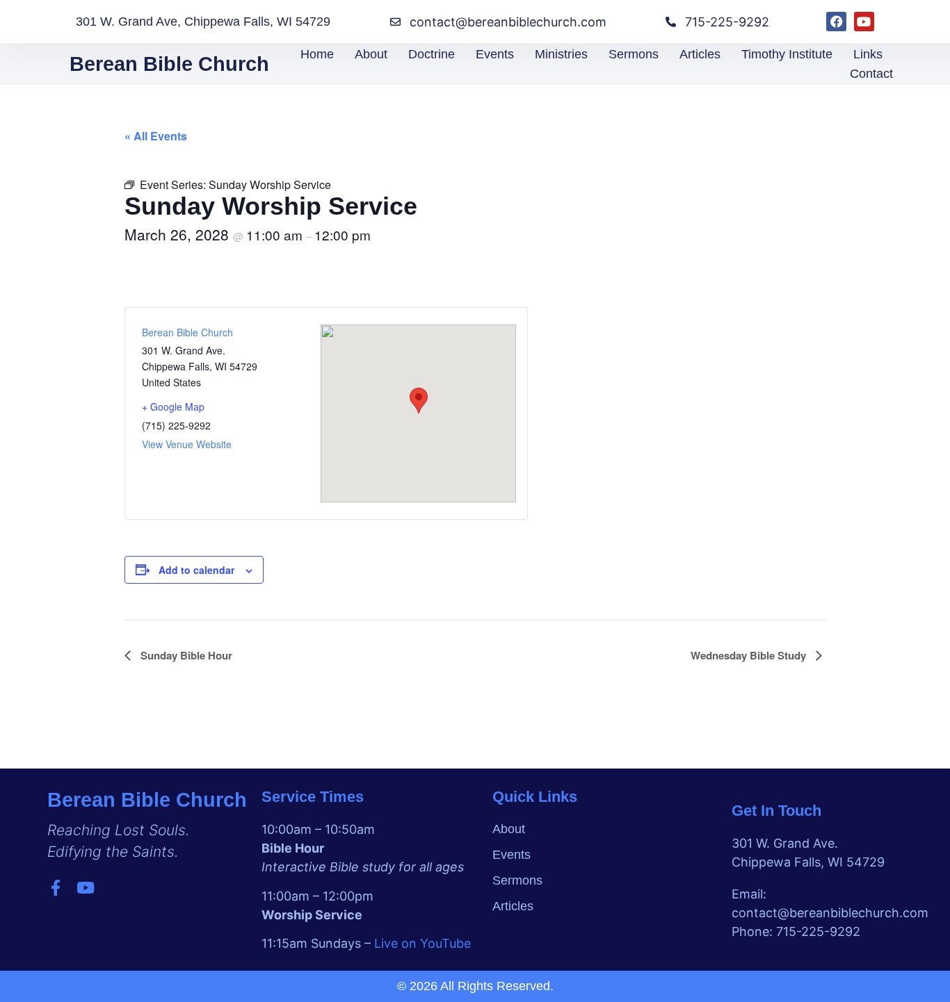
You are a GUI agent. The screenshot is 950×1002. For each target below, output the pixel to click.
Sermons (634, 54)
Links (868, 54)
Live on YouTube (422, 943)
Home (317, 54)
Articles (699, 54)
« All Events (155, 136)
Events (495, 54)
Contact (871, 74)
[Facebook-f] (55, 888)
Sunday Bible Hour (185, 655)
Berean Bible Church (169, 64)
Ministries (561, 54)
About (371, 54)
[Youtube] (864, 22)
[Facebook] (836, 22)
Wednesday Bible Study (750, 655)
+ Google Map (173, 406)
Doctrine (431, 54)
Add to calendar (196, 570)
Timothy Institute (786, 54)
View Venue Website (187, 444)
